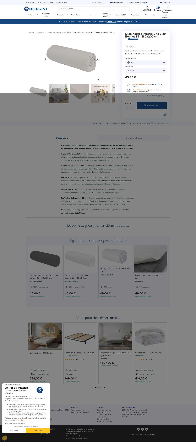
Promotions (135, 15)
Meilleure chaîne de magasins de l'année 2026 (52, 410)
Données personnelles (74, 436)
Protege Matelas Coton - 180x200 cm (115, 270)
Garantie (125, 417)
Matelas (31, 15)
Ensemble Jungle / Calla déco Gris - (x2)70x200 (115, 354)
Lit (91, 15)
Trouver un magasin (104, 414)
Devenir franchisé (103, 419)
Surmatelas (75, 15)
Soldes (42, 436)
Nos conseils (150, 15)
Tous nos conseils (77, 410)
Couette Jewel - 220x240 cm (148, 352)
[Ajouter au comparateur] (164, 115)
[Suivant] (136, 21)
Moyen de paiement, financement (134, 414)
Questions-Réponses (104, 410)
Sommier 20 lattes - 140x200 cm (79, 352)
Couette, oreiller (105, 14)
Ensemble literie (46, 14)
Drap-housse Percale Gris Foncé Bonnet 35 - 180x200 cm (44, 276)
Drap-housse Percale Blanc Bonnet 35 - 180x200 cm (77, 276)
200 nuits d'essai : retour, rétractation (135, 410)
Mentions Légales (72, 433)
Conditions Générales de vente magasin (80, 429)
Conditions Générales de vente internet (79, 431)
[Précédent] (60, 21)
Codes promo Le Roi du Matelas (77, 438)
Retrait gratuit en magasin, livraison (134, 412)
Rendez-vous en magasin (80, 412)
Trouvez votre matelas (165, 14)
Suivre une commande (105, 421)
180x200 (130, 70)
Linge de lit (120, 15)
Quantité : (128, 103)
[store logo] (35, 8)
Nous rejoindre (102, 417)
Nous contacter (102, 412)
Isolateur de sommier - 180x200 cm (149, 276)
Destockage (44, 433)
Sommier (60, 15)
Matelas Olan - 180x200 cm (42, 353)
